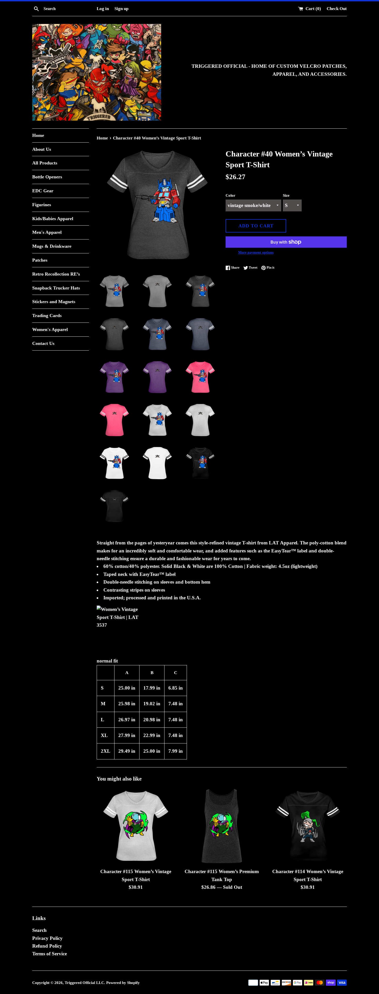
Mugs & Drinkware (51, 246)
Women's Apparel (50, 329)
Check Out (337, 8)
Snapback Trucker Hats (56, 288)
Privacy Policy (47, 938)
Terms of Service (49, 953)
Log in (103, 8)
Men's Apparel (47, 232)
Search (39, 930)
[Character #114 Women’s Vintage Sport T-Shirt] (308, 826)
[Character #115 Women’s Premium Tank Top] (222, 826)
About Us (41, 149)
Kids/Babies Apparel (52, 218)
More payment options (256, 252)
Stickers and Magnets (53, 301)
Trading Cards (47, 315)
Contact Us (43, 343)
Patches (39, 260)
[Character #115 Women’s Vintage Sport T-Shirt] (136, 826)
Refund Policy (47, 946)
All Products (44, 162)
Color (230, 195)
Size (286, 195)
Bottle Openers (47, 176)
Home (38, 135)
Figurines (41, 204)
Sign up (121, 8)
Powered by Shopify (123, 982)
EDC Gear (42, 190)
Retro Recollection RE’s (56, 274)
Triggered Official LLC (84, 982)
